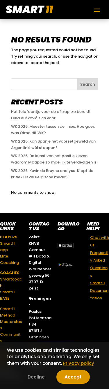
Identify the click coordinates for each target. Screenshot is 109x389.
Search (87, 84)
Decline (36, 377)
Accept (73, 377)
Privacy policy (78, 363)
